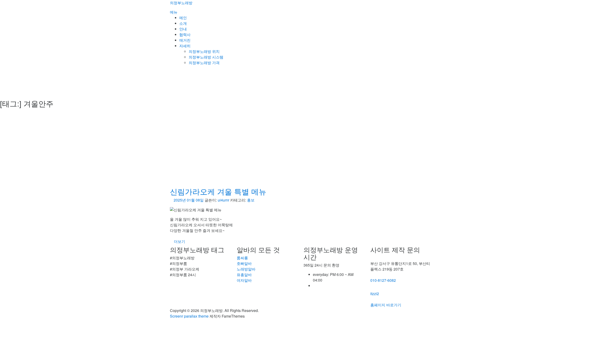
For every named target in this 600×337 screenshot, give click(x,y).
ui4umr (223, 200)
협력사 (185, 34)
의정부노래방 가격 (204, 62)
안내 (183, 29)
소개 (183, 23)
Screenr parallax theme (189, 316)
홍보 (251, 200)
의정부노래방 (181, 2)
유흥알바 (244, 274)
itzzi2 (374, 293)
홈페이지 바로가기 (385, 305)
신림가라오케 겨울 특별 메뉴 (218, 191)
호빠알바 (244, 263)
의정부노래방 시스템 (206, 57)
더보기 (179, 241)
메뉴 (173, 12)
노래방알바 (246, 269)
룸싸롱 (242, 257)
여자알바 (244, 280)
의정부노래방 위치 (204, 51)
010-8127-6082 (383, 280)
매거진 (185, 40)
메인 (183, 17)
